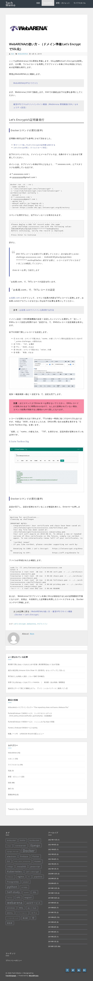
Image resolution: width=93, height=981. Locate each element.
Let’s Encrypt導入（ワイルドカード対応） (31, 148)
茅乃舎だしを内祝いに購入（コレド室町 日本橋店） (27, 676)
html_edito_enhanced (22, 861)
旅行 (9, 788)
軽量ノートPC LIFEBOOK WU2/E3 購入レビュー (26, 734)
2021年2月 (52, 864)
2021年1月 (52, 869)
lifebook (10, 877)
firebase (24, 856)
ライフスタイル (79, 3)
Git (8, 861)
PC (29, 877)
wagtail (28, 897)
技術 (38, 3)
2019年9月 (52, 903)
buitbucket (34, 840)
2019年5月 (52, 922)
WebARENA (47, 3)
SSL (35, 892)
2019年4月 (52, 927)
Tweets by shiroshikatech (21, 809)
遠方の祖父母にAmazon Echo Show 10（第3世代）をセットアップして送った (36, 670)
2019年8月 (52, 908)
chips (9, 846)
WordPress (33, 976)
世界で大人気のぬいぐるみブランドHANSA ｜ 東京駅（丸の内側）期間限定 (36, 682)
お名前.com (14, 298)
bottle (22, 840)
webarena (31, 624)
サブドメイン (42, 624)
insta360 (21, 866)
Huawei (37, 861)
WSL (21, 907)
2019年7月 (52, 912)
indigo (10, 866)
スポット (11, 759)
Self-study (13, 892)
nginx (21, 876)
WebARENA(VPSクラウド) (25, 83)
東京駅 (25, 918)
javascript (35, 866)
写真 (9, 771)
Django (35, 845)
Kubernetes (14, 871)
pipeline (38, 876)
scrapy (24, 887)
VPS (18, 897)
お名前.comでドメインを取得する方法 (36, 310)
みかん (10, 913)
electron (11, 856)
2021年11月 (52, 840)
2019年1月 (52, 941)
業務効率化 (12, 794)
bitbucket (11, 840)
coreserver (20, 845)
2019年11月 (52, 893)
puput (26, 882)
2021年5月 (52, 854)
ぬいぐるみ (32, 908)
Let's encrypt (20, 624)
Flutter (35, 856)
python (12, 887)
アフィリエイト (22, 913)
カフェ (34, 913)
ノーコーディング (12, 918)
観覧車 (9, 923)
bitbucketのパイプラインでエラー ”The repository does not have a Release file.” (38, 707)
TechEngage (11, 976)
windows (11, 908)
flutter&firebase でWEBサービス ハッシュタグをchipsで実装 (31, 722)
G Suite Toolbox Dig (19, 441)
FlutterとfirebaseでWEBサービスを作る (23, 728)
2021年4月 (52, 859)
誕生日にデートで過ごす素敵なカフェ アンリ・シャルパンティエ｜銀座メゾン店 (38, 688)
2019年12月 (52, 888)
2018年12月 (52, 946)
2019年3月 (52, 932)
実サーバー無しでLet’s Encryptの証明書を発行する (34, 145)
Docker (29, 851)
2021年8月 (52, 849)
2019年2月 (52, 937)
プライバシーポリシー (14, 960)
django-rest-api (13, 851)
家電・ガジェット (63, 3)
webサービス (33, 902)
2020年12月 (52, 874)
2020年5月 (52, 878)
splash (26, 892)
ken (13, 54)
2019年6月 (52, 917)
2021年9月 (52, 844)
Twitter (9, 897)
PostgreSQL (13, 881)
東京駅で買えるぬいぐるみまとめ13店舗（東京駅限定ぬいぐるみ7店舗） (34, 664)
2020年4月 (52, 883)
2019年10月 (52, 898)
